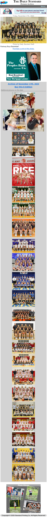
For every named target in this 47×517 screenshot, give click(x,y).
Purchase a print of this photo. (23, 49)
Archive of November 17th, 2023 (23, 84)
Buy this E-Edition (23, 87)
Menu (44, 6)
